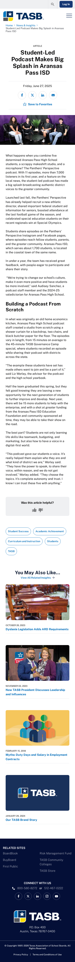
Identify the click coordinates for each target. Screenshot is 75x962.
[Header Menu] (69, 15)
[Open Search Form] (52, 4)
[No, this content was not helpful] (40, 510)
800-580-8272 (27, 888)
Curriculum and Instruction (24, 541)
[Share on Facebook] (22, 95)
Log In (66, 4)
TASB (11, 551)
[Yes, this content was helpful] (34, 510)
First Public (10, 866)
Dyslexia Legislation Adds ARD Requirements (37, 629)
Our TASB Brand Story (22, 820)
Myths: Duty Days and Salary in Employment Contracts (36, 757)
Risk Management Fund (55, 853)
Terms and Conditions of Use (47, 954)
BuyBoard (9, 860)
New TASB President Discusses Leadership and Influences (35, 692)
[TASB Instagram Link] (47, 896)
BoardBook (10, 853)
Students (52, 541)
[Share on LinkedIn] (43, 95)
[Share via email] (53, 95)
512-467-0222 (53, 888)
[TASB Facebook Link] (18, 896)
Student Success (18, 531)
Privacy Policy (20, 954)
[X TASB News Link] (28, 896)
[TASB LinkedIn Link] (37, 896)
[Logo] (23, 16)
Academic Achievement (49, 531)
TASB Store (47, 870)
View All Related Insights (36, 577)
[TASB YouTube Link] (56, 896)
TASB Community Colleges (51, 862)
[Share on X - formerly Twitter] (32, 95)
